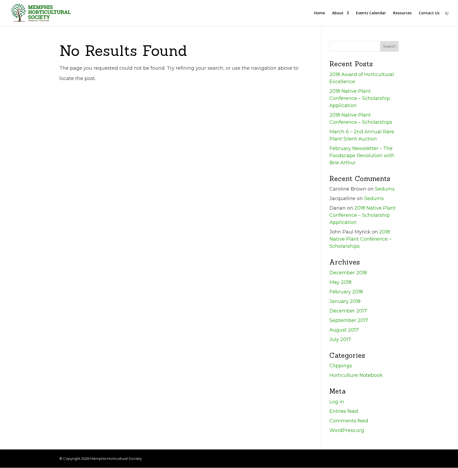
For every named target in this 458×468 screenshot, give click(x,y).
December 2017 (348, 311)
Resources (402, 13)
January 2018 (344, 301)
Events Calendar (371, 13)
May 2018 (340, 282)
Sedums (385, 189)
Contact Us (429, 13)
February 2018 (346, 292)
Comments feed (348, 421)
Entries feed (343, 411)
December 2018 (348, 273)
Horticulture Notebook (356, 375)
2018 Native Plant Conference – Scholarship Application (359, 98)
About (338, 13)
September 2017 (348, 320)
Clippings (340, 366)
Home (319, 13)
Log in (336, 402)
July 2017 (340, 339)
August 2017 (344, 330)
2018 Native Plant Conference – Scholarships (360, 239)
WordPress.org (346, 430)
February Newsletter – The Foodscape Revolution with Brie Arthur (361, 155)
